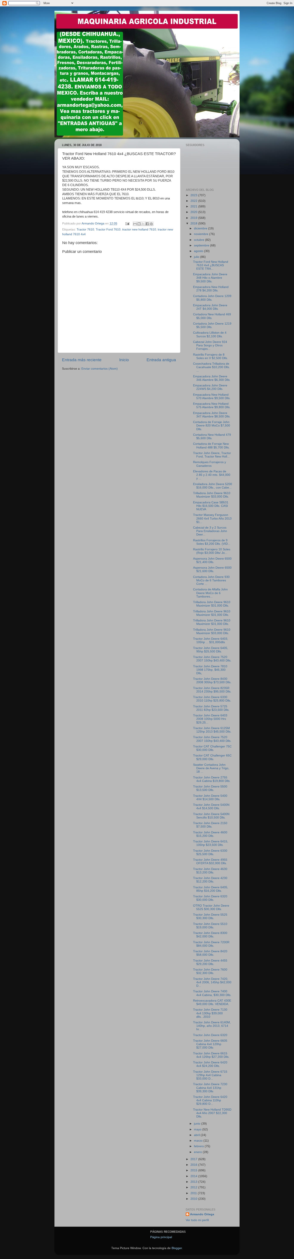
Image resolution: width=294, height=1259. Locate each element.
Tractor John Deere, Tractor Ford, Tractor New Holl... (212, 454)
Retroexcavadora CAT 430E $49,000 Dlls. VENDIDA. (212, 1002)
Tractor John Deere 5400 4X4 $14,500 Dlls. (210, 797)
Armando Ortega (202, 1214)
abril (197, 1135)
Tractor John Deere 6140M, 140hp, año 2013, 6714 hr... (212, 1026)
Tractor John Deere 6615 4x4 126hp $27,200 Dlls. (211, 1055)
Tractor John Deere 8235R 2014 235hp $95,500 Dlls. (212, 689)
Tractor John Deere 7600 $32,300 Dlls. (210, 971)
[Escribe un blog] (139, 224)
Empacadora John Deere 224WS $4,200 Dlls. (210, 387)
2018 (194, 223)
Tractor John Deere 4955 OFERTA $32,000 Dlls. (210, 861)
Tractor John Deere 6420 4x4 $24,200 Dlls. (210, 1064)
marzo (198, 1140)
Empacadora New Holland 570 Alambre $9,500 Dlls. (212, 396)
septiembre (202, 245)
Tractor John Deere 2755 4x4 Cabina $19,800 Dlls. (212, 779)
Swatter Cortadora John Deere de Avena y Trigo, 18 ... (211, 768)
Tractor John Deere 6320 (210, 1035)
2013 (194, 1181)
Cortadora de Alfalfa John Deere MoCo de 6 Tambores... (210, 593)
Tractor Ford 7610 (108, 229)
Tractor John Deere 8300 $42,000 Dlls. (210, 934)
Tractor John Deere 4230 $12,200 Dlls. (210, 879)
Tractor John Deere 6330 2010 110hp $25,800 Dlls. (212, 699)
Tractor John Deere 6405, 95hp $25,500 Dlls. (210, 649)
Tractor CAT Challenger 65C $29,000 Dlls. (212, 757)
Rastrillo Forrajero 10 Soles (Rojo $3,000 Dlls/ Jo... (211, 551)
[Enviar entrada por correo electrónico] (127, 223)
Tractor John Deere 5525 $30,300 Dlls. (210, 916)
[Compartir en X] (143, 224)
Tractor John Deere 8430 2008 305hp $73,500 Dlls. (212, 680)
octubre (199, 239)
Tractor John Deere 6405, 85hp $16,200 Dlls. (210, 889)
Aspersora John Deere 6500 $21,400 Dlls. (212, 560)
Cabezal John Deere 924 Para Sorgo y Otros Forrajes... (210, 345)
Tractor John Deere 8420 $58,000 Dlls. (210, 953)
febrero (199, 1146)
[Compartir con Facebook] (147, 224)
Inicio (124, 360)
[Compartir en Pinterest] (151, 224)
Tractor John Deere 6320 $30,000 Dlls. (210, 898)
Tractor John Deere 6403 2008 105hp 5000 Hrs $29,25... (210, 719)
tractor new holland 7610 (139, 229)
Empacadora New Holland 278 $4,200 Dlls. (211, 288)
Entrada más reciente (82, 360)
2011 (194, 1193)
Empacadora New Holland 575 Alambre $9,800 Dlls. (212, 405)
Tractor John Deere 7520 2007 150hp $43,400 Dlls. (212, 658)
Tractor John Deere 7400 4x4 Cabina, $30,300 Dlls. (212, 993)
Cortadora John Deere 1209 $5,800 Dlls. (212, 297)
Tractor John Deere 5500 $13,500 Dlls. (210, 788)
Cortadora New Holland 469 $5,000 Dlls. (212, 316)
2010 (194, 1198)
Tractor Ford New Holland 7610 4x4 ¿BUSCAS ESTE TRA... (210, 265)
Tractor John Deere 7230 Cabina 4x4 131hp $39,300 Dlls (210, 1088)
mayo (198, 1129)
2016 (194, 1164)
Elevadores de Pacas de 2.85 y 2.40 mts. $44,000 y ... (211, 475)
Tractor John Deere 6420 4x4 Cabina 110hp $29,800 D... (210, 1100)
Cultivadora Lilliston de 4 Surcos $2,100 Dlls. (209, 334)
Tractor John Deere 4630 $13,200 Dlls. (210, 870)
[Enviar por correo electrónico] (135, 224)
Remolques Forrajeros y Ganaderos (209, 464)
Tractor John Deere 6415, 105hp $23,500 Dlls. (210, 843)
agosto (199, 251)
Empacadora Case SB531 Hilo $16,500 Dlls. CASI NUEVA (210, 506)
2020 (194, 212)
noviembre (201, 234)
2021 (194, 206)
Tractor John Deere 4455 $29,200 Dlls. (210, 962)
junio (197, 1123)
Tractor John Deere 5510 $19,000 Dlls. (210, 925)
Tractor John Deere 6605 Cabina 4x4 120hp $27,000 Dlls (210, 1044)
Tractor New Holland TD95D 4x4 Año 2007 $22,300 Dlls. (212, 1113)
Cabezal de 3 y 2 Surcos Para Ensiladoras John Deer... (210, 531)
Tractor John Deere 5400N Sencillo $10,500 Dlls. (211, 815)
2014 (194, 1176)
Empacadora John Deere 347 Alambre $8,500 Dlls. (212, 414)
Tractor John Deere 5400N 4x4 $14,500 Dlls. (211, 806)
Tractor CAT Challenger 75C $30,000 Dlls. (212, 748)
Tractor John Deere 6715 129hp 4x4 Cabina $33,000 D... (210, 1075)
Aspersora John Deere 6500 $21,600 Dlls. (212, 569)
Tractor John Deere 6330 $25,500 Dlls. (210, 852)
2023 (194, 195)
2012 (194, 1187)
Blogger (177, 1248)
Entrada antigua (161, 360)
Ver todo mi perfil (197, 1220)
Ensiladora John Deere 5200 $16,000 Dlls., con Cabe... (212, 485)
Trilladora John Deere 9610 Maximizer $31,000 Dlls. (211, 604)
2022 (194, 200)
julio (197, 256)
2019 (194, 217)
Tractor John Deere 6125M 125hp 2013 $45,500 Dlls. (212, 730)
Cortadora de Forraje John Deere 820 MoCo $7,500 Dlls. (211, 425)
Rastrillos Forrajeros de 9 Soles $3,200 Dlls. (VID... (211, 542)
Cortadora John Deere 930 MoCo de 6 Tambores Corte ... (211, 580)
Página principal (161, 1237)
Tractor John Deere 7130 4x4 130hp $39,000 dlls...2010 (210, 1013)
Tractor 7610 (85, 229)
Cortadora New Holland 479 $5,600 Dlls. (212, 436)
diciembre (201, 228)
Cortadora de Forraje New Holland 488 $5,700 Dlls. (211, 445)
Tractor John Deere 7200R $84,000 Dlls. (211, 944)
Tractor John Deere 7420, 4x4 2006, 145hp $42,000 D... (212, 982)
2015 (194, 1170)
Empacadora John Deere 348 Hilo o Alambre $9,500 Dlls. (210, 278)
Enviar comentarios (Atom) (99, 368)
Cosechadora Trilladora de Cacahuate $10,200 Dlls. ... (211, 367)
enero (198, 1152)
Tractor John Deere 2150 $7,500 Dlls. (210, 825)
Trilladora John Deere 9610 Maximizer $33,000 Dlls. (211, 495)
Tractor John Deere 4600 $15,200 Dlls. (210, 834)
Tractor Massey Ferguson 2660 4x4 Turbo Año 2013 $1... (212, 518)
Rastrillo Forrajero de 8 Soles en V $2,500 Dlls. (210, 356)
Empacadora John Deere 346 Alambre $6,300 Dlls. (212, 378)
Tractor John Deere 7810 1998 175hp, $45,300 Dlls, (210, 670)
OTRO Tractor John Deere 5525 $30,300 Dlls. (211, 907)
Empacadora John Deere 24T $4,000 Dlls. (210, 307)
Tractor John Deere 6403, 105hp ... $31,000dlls (210, 640)
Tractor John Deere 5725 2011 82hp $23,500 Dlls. (211, 708)
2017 (194, 1159)
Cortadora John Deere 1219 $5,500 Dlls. (212, 325)
